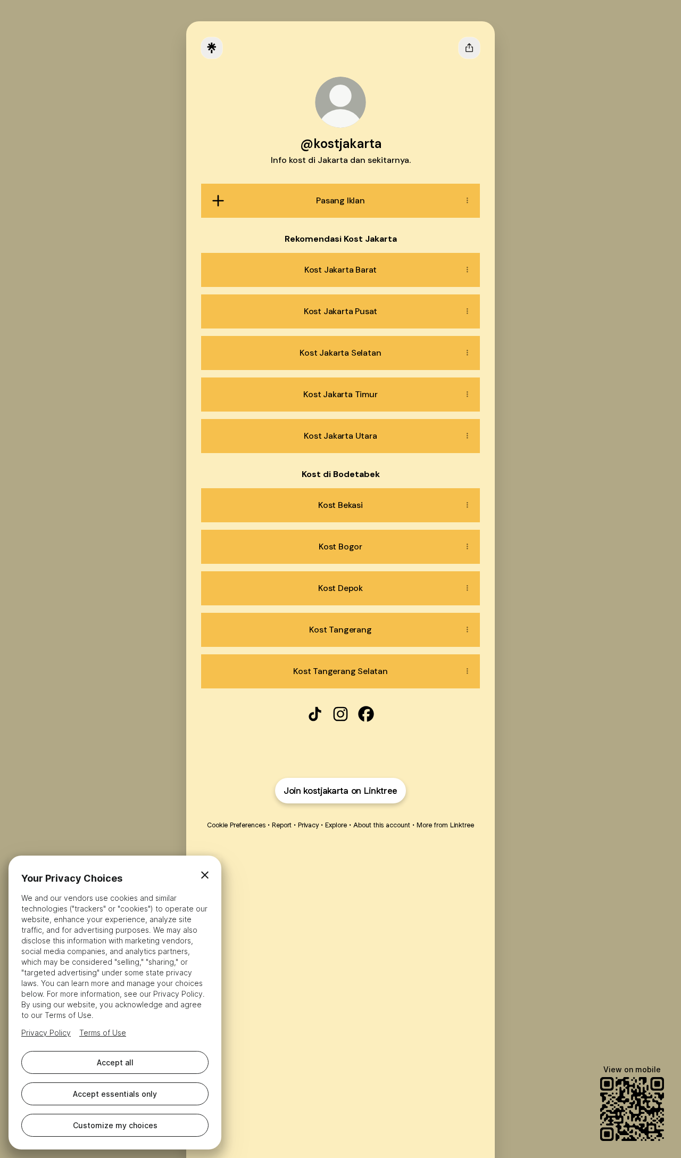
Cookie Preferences (236, 825)
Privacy (308, 825)
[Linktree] (211, 48)
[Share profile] (469, 48)
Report (282, 825)
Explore (336, 825)
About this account (381, 825)
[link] (315, 714)
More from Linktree (445, 825)
